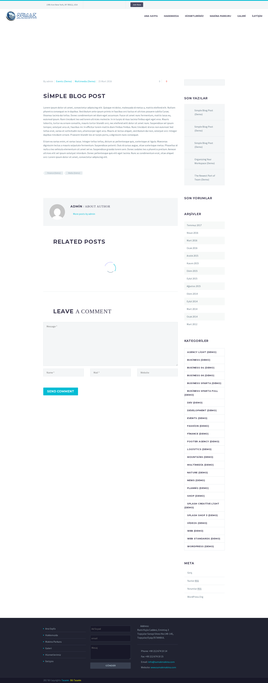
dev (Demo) (195, 402)
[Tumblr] (63, 182)
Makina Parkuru (220, 16)
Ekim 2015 (192, 270)
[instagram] (104, 4)
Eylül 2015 (192, 278)
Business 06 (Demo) (200, 375)
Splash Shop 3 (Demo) (202, 515)
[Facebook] (45, 182)
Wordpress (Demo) (200, 546)
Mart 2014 (192, 308)
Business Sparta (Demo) (204, 383)
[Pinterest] (59, 182)
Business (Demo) (198, 360)
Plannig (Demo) (198, 488)
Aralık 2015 (192, 255)
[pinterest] (108, 4)
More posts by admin (84, 213)
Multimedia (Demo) (85, 81)
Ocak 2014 (192, 316)
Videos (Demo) (197, 523)
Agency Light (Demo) (201, 352)
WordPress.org (195, 596)
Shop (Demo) (196, 495)
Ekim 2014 (192, 293)
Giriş (189, 572)
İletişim (257, 16)
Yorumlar (194, 588)
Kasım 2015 (193, 263)
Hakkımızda (171, 16)
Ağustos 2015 (194, 286)
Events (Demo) (64, 81)
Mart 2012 (192, 324)
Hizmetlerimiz (194, 16)
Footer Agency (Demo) (203, 441)
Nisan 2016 (192, 232)
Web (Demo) (195, 530)
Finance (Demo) (54, 173)
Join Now (137, 4)
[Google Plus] (54, 182)
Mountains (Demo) (200, 457)
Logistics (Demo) (199, 449)
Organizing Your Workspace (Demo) (204, 161)
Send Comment (60, 391)
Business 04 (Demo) (200, 367)
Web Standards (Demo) (203, 538)
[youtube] (118, 4)
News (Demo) (196, 480)
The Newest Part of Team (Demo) (204, 177)
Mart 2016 (192, 240)
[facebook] (90, 4)
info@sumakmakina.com (161, 661)
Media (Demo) (74, 173)
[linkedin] (94, 4)
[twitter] (99, 4)
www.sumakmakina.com (163, 667)
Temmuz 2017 (194, 225)
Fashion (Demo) (198, 426)
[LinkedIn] (68, 182)
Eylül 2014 (192, 301)
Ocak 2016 (192, 248)
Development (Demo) (202, 410)
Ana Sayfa (151, 16)
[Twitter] (50, 182)
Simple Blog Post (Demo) (203, 112)
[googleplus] (113, 4)
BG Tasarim (75, 680)
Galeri (241, 16)
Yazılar (193, 580)
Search (221, 82)
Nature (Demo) (197, 472)
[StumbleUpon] (72, 182)
